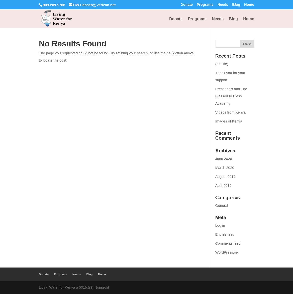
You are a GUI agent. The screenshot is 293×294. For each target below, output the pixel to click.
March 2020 (224, 168)
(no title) (221, 64)
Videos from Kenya (230, 112)
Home (249, 5)
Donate (187, 5)
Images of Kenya (228, 121)
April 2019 (223, 186)
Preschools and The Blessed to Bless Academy (231, 96)
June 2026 (223, 159)
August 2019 (225, 177)
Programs (205, 5)
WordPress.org (227, 252)
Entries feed (224, 234)
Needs (222, 5)
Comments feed (228, 243)
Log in (220, 225)
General (221, 206)
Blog (236, 5)
